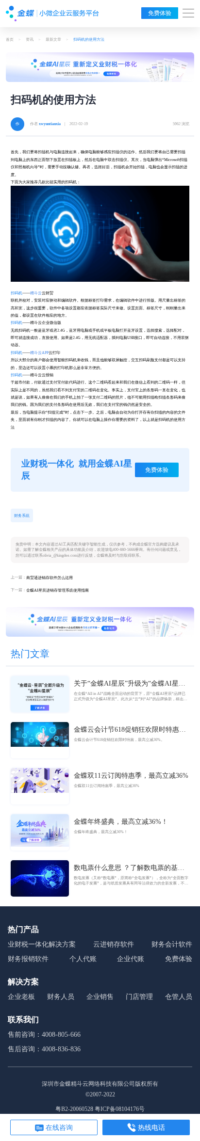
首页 (10, 39)
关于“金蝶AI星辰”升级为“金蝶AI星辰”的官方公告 (131, 684)
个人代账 (83, 959)
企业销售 (100, 996)
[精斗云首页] (52, 13)
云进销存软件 (113, 944)
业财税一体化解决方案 (42, 944)
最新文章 (53, 39)
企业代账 (130, 959)
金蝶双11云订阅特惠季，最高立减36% (131, 775)
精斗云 (36, 293)
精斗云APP (39, 353)
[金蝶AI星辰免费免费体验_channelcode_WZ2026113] (100, 67)
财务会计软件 (171, 944)
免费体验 (159, 13)
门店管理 (139, 996)
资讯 (29, 39)
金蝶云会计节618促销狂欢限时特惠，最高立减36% (130, 730)
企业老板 (21, 996)
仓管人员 (178, 996)
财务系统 (22, 516)
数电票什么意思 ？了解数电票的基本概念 (129, 868)
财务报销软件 (28, 959)
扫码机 (16, 293)
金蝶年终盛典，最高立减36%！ (121, 821)
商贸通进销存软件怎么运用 (49, 578)
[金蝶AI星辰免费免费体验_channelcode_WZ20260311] (100, 621)
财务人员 (60, 996)
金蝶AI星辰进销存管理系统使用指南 (57, 590)
